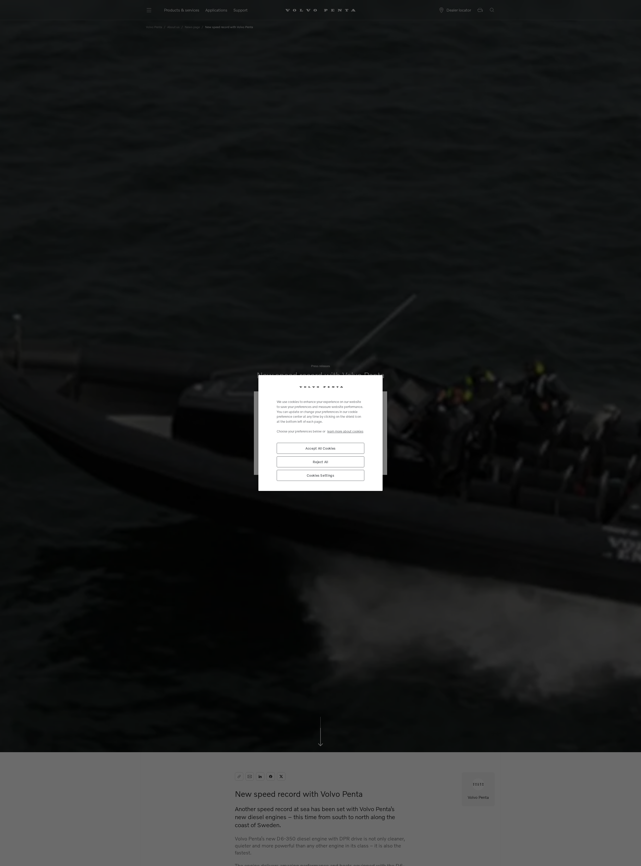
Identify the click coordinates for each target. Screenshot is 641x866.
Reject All (320, 462)
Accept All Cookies (320, 448)
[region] (320, 433)
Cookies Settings (320, 475)
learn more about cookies (345, 431)
